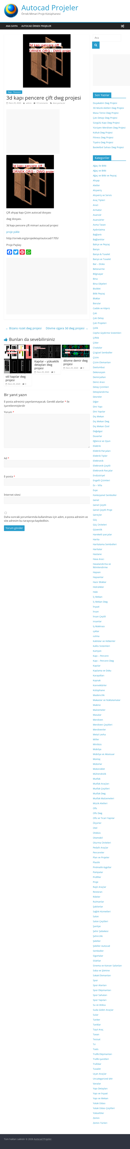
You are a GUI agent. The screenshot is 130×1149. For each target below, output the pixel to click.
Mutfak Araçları (101, 783)
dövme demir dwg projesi (75, 362)
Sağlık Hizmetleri (102, 911)
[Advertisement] (33, 131)
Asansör (97, 214)
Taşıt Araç (98, 1029)
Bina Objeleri (100, 283)
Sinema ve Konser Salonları (107, 965)
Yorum (9, 412)
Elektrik (97, 445)
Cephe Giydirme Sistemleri (107, 332)
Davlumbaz (99, 367)
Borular (97, 303)
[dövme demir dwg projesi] (76, 346)
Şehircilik (98, 936)
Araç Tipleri (99, 200)
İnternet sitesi (12, 494)
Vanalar (97, 1083)
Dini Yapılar (99, 411)
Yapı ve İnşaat (100, 1093)
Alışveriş (97, 190)
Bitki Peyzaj (99, 293)
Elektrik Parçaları (102, 450)
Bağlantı (97, 234)
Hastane (97, 554)
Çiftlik (96, 337)
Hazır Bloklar (99, 582)
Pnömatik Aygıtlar (102, 867)
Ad (6, 458)
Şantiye (97, 926)
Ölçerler (97, 822)
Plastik (96, 862)
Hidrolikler (98, 586)
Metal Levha (99, 734)
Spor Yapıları (100, 999)
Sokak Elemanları (102, 975)
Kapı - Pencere (14, 92)
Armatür (97, 209)
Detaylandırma (101, 391)
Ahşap (96, 180)
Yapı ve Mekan (100, 1098)
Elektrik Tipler (100, 455)
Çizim (96, 357)
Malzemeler (99, 709)
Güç (95, 519)
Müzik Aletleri (100, 803)
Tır (94, 1044)
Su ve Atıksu (99, 1004)
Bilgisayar (98, 273)
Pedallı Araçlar (100, 847)
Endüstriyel (99, 475)
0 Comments (42, 103)
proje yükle (13, 232)
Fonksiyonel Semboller (105, 495)
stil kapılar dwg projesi (16, 378)
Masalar (97, 714)
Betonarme (99, 268)
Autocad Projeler (49, 7)
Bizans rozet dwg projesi (24, 328)
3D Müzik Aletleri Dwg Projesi (108, 107)
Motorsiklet (99, 768)
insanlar (97, 621)
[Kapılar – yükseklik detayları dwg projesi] (47, 346)
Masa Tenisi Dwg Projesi (106, 112)
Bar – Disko (99, 264)
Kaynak (97, 680)
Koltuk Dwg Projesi (103, 132)
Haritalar (97, 549)
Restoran (97, 891)
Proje (95, 881)
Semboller (98, 950)
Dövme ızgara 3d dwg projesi (67, 328)
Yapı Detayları (100, 1088)
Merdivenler (99, 729)
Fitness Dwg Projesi (103, 137)
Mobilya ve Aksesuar (104, 754)
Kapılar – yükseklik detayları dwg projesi (46, 364)
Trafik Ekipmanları (102, 1054)
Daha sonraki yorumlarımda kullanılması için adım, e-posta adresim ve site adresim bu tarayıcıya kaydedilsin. (46, 518)
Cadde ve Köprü (101, 308)
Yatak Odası (99, 1103)
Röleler (96, 896)
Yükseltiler (98, 1113)
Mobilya (97, 749)
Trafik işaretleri (101, 1058)
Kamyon (97, 650)
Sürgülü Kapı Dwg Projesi (106, 122)
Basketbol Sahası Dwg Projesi (108, 147)
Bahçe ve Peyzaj (101, 244)
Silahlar (97, 960)
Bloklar (96, 298)
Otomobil (98, 837)
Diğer (96, 401)
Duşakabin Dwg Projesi (105, 103)
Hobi (95, 591)
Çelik (95, 327)
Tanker (96, 1019)
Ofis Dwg (97, 813)
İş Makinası (99, 626)
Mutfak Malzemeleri (103, 798)
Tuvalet (97, 1068)
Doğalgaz (98, 431)
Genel (96, 500)
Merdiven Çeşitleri (102, 724)
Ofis (95, 808)
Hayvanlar (98, 577)
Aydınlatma (99, 229)
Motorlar (97, 763)
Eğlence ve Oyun (101, 441)
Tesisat (96, 1039)
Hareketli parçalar (102, 534)
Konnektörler (100, 685)
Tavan (96, 1034)
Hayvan (97, 572)
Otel (95, 827)
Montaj (96, 759)
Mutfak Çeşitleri (101, 788)
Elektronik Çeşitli (101, 465)
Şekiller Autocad (101, 945)
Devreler (97, 396)
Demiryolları (99, 377)
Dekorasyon (99, 372)
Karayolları (98, 675)
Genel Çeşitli (99, 504)
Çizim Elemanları (102, 362)
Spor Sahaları (100, 995)
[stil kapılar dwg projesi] (18, 346)
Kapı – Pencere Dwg (103, 660)
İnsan (96, 611)
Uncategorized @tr (103, 1078)
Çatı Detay (98, 318)
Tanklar (97, 1024)
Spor (95, 980)
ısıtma (96, 636)
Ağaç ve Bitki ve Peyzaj (105, 175)
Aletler (96, 185)
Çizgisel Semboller (102, 352)
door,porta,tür (59, 103)
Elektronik (98, 460)
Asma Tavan (99, 224)
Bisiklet (97, 288)
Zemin (96, 1117)
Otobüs (97, 832)
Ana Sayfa (12, 25)
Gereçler (97, 514)
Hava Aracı (98, 559)
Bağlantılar (98, 239)
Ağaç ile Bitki (99, 165)
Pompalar (98, 872)
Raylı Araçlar (99, 886)
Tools (95, 1049)
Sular (95, 1014)
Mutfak (96, 778)
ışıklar (96, 631)
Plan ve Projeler (101, 857)
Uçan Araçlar (100, 1073)
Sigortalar (98, 955)
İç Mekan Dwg (100, 601)
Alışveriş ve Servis (102, 195)
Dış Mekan (98, 416)
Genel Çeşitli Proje (102, 509)
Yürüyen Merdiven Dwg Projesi (109, 127)
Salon (96, 916)
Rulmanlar (98, 901)
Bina (95, 278)
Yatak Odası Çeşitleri (104, 1108)
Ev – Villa (97, 485)
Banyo (96, 249)
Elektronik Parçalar (103, 470)
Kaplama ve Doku (102, 670)
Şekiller (97, 940)
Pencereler (98, 852)
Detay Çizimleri (101, 386)
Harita (96, 539)
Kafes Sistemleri (101, 645)
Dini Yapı (97, 406)
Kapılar (97, 665)
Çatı (95, 313)
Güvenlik (97, 529)
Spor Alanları (100, 985)
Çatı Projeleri (100, 323)
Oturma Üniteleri (102, 842)
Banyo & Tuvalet (101, 254)
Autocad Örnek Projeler (36, 25)
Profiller (97, 877)
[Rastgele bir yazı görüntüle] (122, 26)
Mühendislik (99, 773)
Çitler (96, 342)
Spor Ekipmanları (102, 990)
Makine (97, 704)
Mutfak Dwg (99, 793)
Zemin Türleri (100, 1122)
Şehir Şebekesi (100, 931)
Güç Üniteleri (100, 524)
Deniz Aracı (99, 382)
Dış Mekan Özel (101, 426)
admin (29, 103)
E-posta (9, 476)
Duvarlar (97, 436)
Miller (96, 739)
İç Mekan (97, 596)
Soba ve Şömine (101, 970)
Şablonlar (98, 906)
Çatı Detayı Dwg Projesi (105, 117)
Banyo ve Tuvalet (102, 259)
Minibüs (97, 744)
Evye (95, 490)
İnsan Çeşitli (99, 616)
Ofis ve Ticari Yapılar (104, 818)
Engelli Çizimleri (101, 480)
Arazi (95, 205)
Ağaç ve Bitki (99, 170)
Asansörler (98, 219)
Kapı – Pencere (101, 655)
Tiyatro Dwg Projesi (103, 142)
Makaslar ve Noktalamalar (106, 700)
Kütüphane (99, 690)
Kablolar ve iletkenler (104, 641)
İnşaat (96, 606)
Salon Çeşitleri (100, 921)
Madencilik (98, 695)
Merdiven (98, 719)
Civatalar (97, 347)
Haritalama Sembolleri (105, 544)
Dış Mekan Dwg (101, 421)
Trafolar (97, 1063)
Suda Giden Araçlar (103, 1009)
